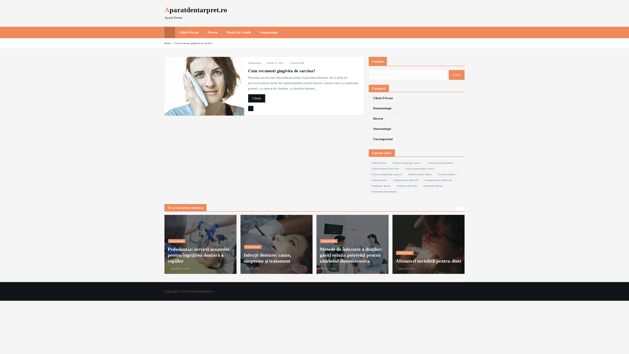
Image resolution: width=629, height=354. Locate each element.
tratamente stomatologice (385, 191)
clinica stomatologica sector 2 (421, 168)
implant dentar (380, 180)
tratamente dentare (434, 186)
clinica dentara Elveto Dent (386, 168)
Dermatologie (382, 108)
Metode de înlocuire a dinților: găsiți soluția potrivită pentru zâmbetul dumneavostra (351, 255)
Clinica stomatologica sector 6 (387, 174)
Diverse (213, 32)
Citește (256, 98)
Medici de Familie (239, 32)
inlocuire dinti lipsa (407, 186)
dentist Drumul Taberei (421, 174)
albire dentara (379, 163)
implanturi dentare (382, 186)
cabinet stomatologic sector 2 (408, 163)
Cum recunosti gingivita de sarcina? (193, 43)
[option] (200, 244)
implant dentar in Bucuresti (439, 180)
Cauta (456, 74)
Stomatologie (269, 32)
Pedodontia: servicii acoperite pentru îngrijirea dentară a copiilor (198, 255)
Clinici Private (189, 32)
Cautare (378, 61)
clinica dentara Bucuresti (441, 163)
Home (167, 43)
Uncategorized (383, 139)
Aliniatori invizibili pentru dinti (428, 261)
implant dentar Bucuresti (406, 180)
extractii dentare (447, 174)
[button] (457, 208)
